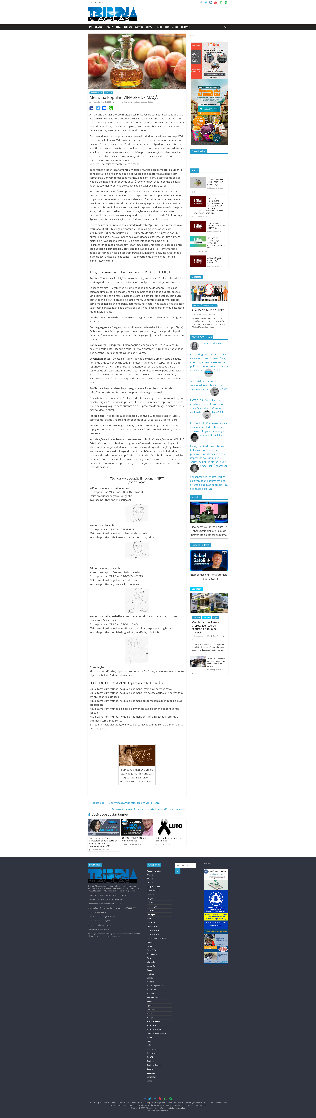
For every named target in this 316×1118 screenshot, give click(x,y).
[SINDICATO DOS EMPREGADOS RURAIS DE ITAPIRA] (198, 222)
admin (117, 102)
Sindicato (196, 306)
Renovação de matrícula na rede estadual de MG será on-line (148, 809)
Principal (150, 1017)
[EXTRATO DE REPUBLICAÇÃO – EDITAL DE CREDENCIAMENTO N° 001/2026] (198, 237)
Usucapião (151, 1073)
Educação (206, 618)
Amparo (150, 875)
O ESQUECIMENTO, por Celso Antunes (134, 839)
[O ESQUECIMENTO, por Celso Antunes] (137, 820)
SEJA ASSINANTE (187, 1105)
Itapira (149, 970)
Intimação (151, 962)
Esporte (128, 27)
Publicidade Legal (154, 1029)
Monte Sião (151, 990)
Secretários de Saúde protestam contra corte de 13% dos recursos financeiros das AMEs (103, 842)
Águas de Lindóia (154, 871)
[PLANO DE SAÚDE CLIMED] (209, 283)
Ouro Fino (151, 1009)
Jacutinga (150, 974)
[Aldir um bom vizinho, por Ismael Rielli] (170, 820)
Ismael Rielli (151, 966)
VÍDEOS (175, 27)
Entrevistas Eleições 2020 (157, 938)
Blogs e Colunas (96, 93)
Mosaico (150, 993)
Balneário (151, 883)
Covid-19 (150, 910)
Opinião (150, 1005)
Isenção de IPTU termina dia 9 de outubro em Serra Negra (124, 802)
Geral (118, 27)
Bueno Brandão (153, 890)
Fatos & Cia (151, 950)
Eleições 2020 (152, 926)
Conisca (150, 902)
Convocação (152, 906)
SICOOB (150, 1057)
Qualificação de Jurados (156, 1033)
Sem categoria (152, 1049)
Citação (150, 898)
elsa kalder (127, 102)
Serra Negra (152, 1053)
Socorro (150, 1069)
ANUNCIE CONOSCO (173, 1105)
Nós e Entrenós (153, 997)
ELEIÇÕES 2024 (163, 27)
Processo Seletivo (154, 1021)
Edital (149, 27)
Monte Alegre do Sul (155, 986)
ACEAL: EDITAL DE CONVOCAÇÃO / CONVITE (214, 260)
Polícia (110, 27)
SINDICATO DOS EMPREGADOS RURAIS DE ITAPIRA (216, 225)
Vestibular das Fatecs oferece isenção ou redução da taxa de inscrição (205, 627)
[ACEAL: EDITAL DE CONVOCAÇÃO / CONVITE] (198, 257)
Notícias (150, 1001)
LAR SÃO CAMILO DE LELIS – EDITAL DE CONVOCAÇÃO (216, 182)
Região (215, 618)
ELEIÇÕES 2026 (153, 934)
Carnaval (150, 894)
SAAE (149, 1041)
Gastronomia (152, 954)
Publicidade (151, 1025)
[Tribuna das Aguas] (90, 27)
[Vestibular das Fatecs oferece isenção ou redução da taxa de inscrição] (209, 595)
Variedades (151, 1077)
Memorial (108, 93)
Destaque (196, 618)
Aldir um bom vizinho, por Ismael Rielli (169, 839)
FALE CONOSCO (200, 1105)
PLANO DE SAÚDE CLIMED (208, 310)
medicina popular (140, 102)
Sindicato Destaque (209, 306)
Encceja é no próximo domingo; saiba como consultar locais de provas (216, 662)
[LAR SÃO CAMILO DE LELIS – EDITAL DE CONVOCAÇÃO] (198, 179)
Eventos (139, 27)
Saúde (150, 102)
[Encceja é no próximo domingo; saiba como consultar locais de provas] (198, 658)
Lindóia (150, 978)
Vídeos (149, 1081)
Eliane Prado (217, 636)
